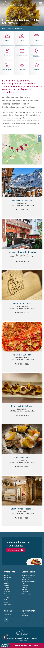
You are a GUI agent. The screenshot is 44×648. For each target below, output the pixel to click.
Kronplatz (7, 598)
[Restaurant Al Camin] (22, 285)
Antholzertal (7, 577)
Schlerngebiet (8, 600)
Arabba (6, 579)
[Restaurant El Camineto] (22, 182)
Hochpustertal (8, 596)
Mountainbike (26, 592)
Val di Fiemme (8, 604)
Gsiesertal (7, 594)
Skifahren (24, 587)
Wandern (24, 589)
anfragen (26, 645)
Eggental (6, 583)
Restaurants (18, 28)
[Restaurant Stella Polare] (22, 388)
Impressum (25, 615)
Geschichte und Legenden (29, 581)
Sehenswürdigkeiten (28, 594)
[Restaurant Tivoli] (22, 439)
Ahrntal (6, 575)
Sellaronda (25, 585)
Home (3, 28)
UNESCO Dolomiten (27, 577)
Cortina (10, 28)
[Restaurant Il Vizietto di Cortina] (22, 234)
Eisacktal (6, 585)
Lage (23, 583)
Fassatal (6, 587)
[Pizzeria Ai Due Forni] (22, 336)
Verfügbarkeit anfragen (28, 575)
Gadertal (6, 589)
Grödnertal (7, 592)
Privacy (24, 613)
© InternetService (17, 638)
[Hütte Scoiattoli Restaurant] (22, 490)
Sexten (6, 602)
